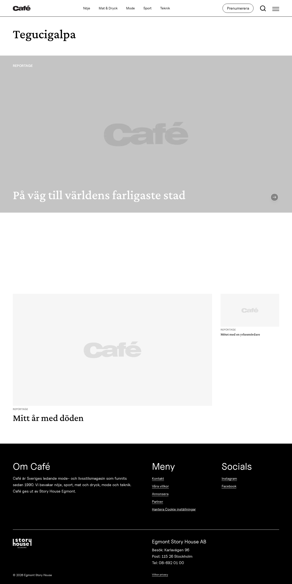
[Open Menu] (275, 8)
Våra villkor (160, 486)
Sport (147, 8)
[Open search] (263, 8)
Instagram (229, 479)
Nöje (86, 8)
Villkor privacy (160, 574)
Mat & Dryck (108, 8)
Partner (157, 502)
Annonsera (160, 494)
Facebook (229, 486)
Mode (130, 8)
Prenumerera (238, 8)
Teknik (165, 8)
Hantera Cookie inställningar (174, 509)
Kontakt (158, 479)
